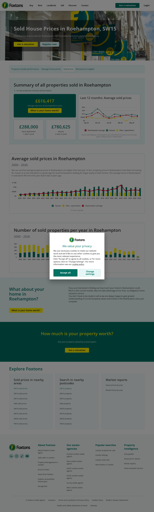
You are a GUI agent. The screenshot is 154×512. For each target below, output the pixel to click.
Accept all (65, 272)
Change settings (90, 273)
